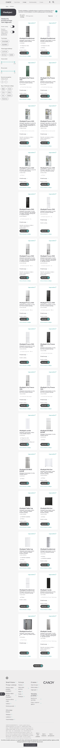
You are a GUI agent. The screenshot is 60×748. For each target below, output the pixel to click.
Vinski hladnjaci (10, 719)
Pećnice (20, 685)
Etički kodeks (34, 687)
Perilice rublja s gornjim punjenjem (10, 695)
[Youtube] (7, 678)
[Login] (50, 2)
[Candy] (8, 2)
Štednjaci (20, 696)
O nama (41, 2)
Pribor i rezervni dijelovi (35, 703)
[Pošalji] (53, 2)
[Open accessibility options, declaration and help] (1, 694)
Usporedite (31, 23)
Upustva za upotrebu (34, 699)
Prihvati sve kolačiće (30, 745)
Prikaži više (37, 665)
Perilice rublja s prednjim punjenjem (10, 689)
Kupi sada (23, 53)
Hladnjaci (8, 714)
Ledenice (8, 717)
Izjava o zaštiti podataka (38, 735)
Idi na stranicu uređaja (25, 56)
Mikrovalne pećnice (21, 688)
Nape (19, 691)
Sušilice (8, 703)
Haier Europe (34, 685)
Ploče (19, 694)
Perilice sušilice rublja (10, 700)
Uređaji (24, 2)
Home (7, 6)
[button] (28, 90)
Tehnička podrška (32, 2)
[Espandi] (56, 11)
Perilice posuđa (10, 706)
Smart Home (17, 2)
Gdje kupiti (33, 690)
